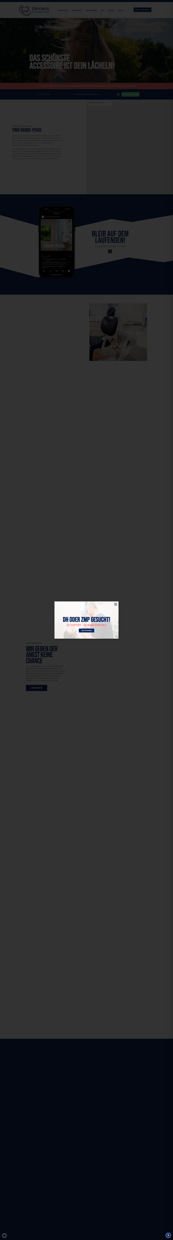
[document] (86, 620)
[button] (4, 1235)
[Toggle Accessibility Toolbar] (168, 1235)
